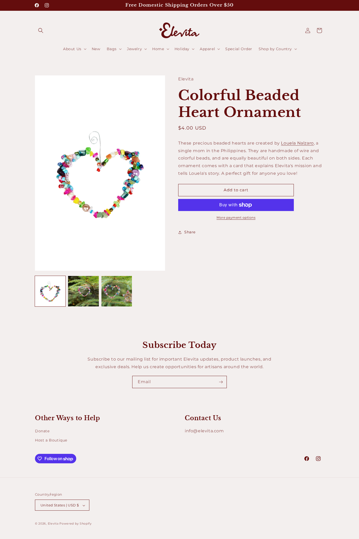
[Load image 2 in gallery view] (83, 291)
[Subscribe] (221, 382)
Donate (42, 431)
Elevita (53, 524)
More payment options (236, 217)
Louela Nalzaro (297, 143)
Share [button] (190, 232)
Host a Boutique (51, 440)
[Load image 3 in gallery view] (116, 291)
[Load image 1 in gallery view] (50, 291)
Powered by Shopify (75, 524)
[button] (41, 30)
